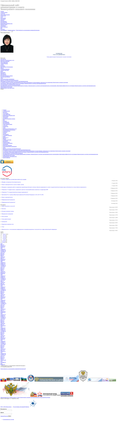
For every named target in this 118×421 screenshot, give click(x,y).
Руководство (3, 15)
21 (5, 239)
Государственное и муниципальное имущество (10, 84)
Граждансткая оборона (5, 76)
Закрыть (2, 416)
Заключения (3, 25)
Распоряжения (3, 21)
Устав (1, 16)
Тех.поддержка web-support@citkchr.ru (21, 406)
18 (5, 235)
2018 (1, 285)
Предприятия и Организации (6, 66)
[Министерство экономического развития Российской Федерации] (112, 381)
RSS (1, 28)
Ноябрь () (2, 263)
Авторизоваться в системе (8, 419)
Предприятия (3, 74)
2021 (1, 248)
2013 (1, 352)
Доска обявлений (4, 62)
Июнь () (2, 254)
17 (5, 234)
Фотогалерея (3, 18)
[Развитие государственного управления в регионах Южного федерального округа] (105, 381)
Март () (2, 244)
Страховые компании (4, 69)
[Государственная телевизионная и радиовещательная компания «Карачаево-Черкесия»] (67, 396)
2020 (1, 261)
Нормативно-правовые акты (6, 23)
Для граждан (3, 59)
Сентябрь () (3, 251)
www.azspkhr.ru (3, 30)
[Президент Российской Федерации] (10, 381)
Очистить (6, 416)
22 (5, 240)
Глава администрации (5, 14)
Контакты (2, 29)
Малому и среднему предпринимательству (9, 80)
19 (5, 236)
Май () (2, 255)
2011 (1, 363)
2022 (1, 243)
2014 (1, 340)
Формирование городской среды (7, 87)
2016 (1, 313)
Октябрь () (3, 250)
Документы (2, 19)
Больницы (2, 65)
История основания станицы (6, 75)
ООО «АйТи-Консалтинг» (6, 406)
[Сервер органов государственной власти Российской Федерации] (3, 381)
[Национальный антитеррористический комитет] (83, 381)
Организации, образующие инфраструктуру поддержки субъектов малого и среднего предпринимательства (23, 83)
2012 (1, 361)
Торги (1, 78)
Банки (1, 71)
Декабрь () (2, 249)
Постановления (3, 22)
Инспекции (2, 72)
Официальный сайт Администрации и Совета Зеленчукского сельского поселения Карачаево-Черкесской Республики (25, 397)
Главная (2, 11)
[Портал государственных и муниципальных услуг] (71, 381)
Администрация (3, 12)
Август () (2, 252)
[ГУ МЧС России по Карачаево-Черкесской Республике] (33, 396)
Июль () (2, 253)
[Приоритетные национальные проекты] (95, 381)
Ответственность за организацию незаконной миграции (28, 30)
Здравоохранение (4, 63)
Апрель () (2, 256)
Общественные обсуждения (6, 86)
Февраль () (2, 245)
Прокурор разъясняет (4, 61)
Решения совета (3, 24)
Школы (2, 68)
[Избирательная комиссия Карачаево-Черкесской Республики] (31, 381)
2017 (1, 299)
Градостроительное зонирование (7, 79)
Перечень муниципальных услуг (7, 60)
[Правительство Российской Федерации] (17, 381)
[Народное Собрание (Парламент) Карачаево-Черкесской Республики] (24, 381)
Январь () (2, 246)
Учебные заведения (4, 70)
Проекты (2, 20)
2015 (1, 326)
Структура (2, 13)
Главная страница (11, 30)
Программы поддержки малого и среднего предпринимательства (14, 81)
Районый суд (3, 73)
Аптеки (2, 64)
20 (5, 238)
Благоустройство (4, 26)
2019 (1, 274)
